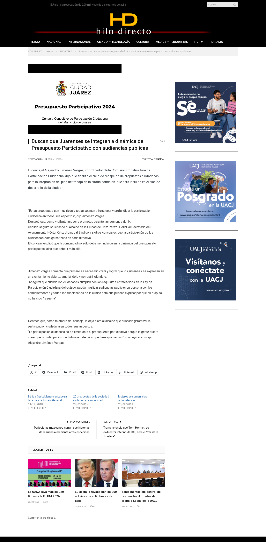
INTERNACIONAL (79, 42)
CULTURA (142, 42)
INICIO (35, 42)
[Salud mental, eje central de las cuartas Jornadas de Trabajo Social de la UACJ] (143, 473)
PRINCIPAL (159, 159)
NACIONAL (54, 42)
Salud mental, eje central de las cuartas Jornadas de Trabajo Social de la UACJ (141, 496)
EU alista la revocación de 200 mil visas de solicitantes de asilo (88, 4)
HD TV (198, 42)
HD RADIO (216, 42)
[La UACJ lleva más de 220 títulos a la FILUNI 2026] (49, 473)
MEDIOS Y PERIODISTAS (172, 42)
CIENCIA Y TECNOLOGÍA (113, 42)
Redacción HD (39, 159)
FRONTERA (147, 159)
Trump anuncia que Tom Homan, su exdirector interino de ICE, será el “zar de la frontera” (130, 432)
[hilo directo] (123, 23)
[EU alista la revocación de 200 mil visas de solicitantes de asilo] (96, 473)
